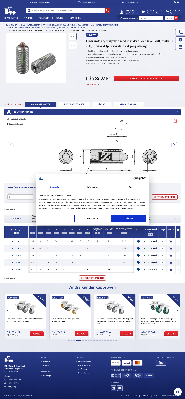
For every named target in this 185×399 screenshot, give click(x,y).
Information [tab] (92, 187)
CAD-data (82, 369)
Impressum (125, 396)
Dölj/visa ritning (23, 112)
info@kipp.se (12, 387)
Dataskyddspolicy (149, 396)
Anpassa (91, 218)
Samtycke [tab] (54, 187)
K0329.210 (16, 263)
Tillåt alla (128, 218)
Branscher (75, 18)
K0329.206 (16, 248)
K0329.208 (16, 255)
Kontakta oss (83, 373)
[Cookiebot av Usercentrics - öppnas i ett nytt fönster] (135, 179)
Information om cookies (171, 396)
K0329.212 (16, 270)
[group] (20, 316)
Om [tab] (130, 187)
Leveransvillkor (84, 362)
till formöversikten (15, 104)
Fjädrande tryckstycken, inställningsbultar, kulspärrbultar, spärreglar (60, 25)
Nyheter (46, 362)
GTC (136, 396)
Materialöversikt (85, 365)
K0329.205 (16, 241)
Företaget (44, 18)
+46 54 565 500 (14, 380)
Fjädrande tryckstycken (107, 25)
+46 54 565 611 (14, 383)
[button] (69, 340)
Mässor (46, 365)
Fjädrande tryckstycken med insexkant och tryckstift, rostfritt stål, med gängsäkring (47, 28)
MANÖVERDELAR (18, 25)
